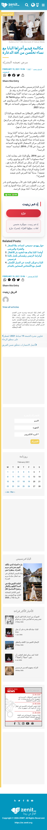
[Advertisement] (23, 380)
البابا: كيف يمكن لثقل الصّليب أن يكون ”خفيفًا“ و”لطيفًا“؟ (26, 656)
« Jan (7, 492)
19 (29, 482)
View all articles (11, 307)
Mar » (12, 492)
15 (8, 482)
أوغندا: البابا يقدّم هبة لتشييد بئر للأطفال (25, 252)
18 (24, 482)
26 (29, 486)
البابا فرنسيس (7, 14)
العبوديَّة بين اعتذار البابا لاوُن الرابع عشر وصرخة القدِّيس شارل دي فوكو (28, 618)
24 (18, 486)
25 (24, 486)
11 (24, 477)
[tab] (14, 690)
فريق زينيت (37, 69)
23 (13, 486)
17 (18, 482)
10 (18, 477)
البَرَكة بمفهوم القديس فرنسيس (26, 668)
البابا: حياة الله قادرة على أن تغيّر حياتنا (26, 630)
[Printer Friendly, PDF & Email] (11, 194)
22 (8, 486)
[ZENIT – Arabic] (13, 5)
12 (29, 477)
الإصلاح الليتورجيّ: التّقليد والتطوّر (27, 642)
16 (13, 482)
